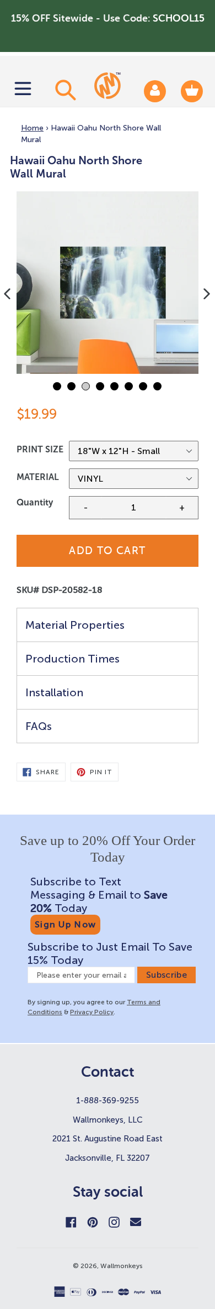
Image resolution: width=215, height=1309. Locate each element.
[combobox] (63, 89)
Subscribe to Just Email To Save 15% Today (110, 953)
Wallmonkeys (121, 1266)
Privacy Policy (92, 1012)
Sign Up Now (65, 924)
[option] (107, 282)
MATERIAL (38, 477)
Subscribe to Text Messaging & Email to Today (99, 895)
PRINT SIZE (40, 449)
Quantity (35, 502)
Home (32, 128)
